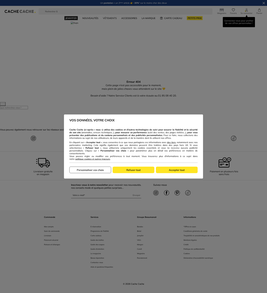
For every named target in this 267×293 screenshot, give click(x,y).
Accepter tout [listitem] (177, 170)
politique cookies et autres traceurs (92, 159)
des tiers (171, 142)
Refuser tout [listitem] (133, 170)
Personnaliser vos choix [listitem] (90, 170)
